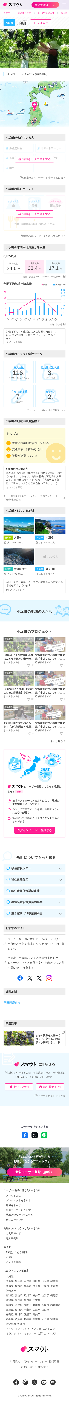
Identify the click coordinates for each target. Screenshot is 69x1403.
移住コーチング (14, 1219)
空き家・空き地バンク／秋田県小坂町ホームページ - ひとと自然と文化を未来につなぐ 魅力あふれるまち (34, 962)
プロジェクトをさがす (18, 1200)
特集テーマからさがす (18, 1210)
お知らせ (11, 1257)
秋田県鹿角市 (12, 1002)
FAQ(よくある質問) (17, 1252)
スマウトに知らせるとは (51, 1095)
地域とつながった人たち (19, 1214)
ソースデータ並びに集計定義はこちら (47, 410)
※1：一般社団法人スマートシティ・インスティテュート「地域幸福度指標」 (31, 498)
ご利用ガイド (13, 1233)
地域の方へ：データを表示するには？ (44, 177)
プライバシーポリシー (34, 1361)
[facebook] (20, 980)
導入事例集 (12, 1238)
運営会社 (43, 1366)
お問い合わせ (28, 1366)
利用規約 (15, 1361)
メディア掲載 (13, 1261)
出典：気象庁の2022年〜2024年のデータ (42, 276)
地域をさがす (13, 1205)
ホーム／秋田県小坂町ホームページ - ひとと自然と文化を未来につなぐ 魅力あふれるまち (34, 944)
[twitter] (29, 979)
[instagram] (49, 979)
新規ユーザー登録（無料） (34, 1172)
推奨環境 (54, 1361)
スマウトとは (13, 1195)
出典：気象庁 (56, 324)
